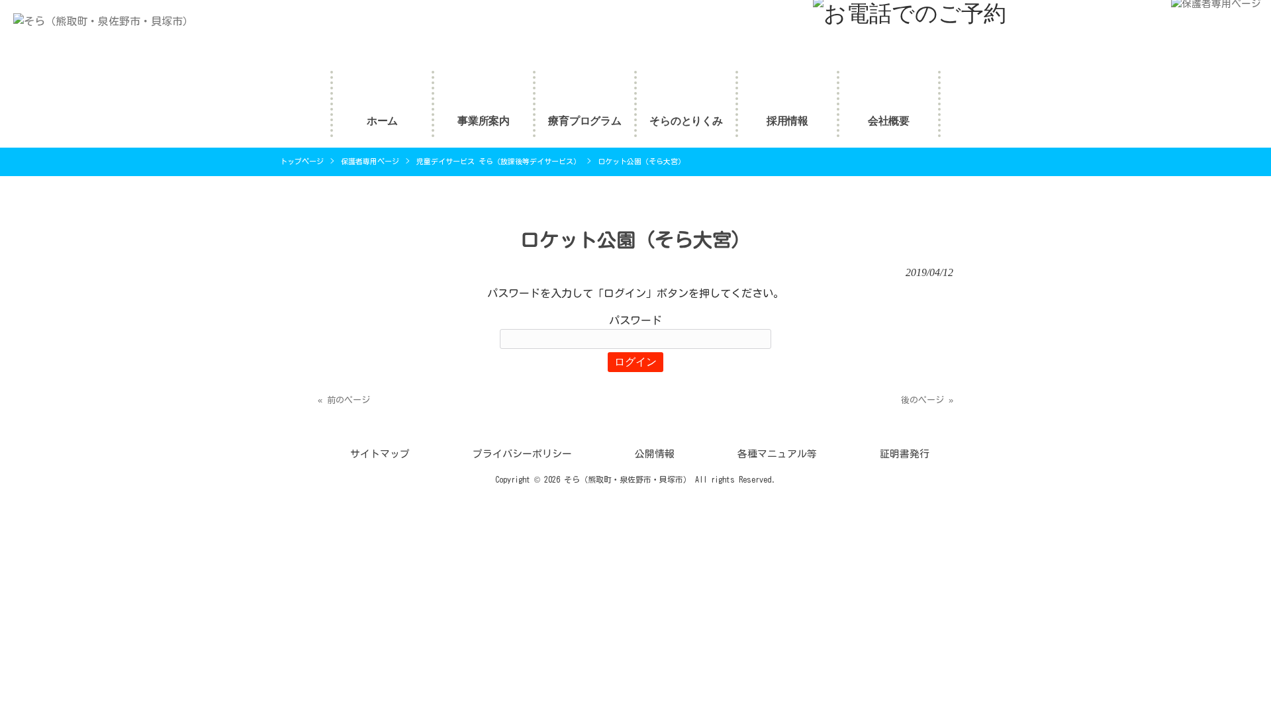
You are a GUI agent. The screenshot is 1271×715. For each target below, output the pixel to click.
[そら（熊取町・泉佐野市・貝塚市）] (96, 21)
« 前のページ (344, 400)
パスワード (635, 320)
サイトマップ (380, 454)
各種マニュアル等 (777, 454)
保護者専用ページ (370, 161)
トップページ (302, 161)
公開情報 (655, 454)
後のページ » (927, 400)
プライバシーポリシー (522, 454)
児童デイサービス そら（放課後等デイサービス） (498, 161)
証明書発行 (904, 454)
